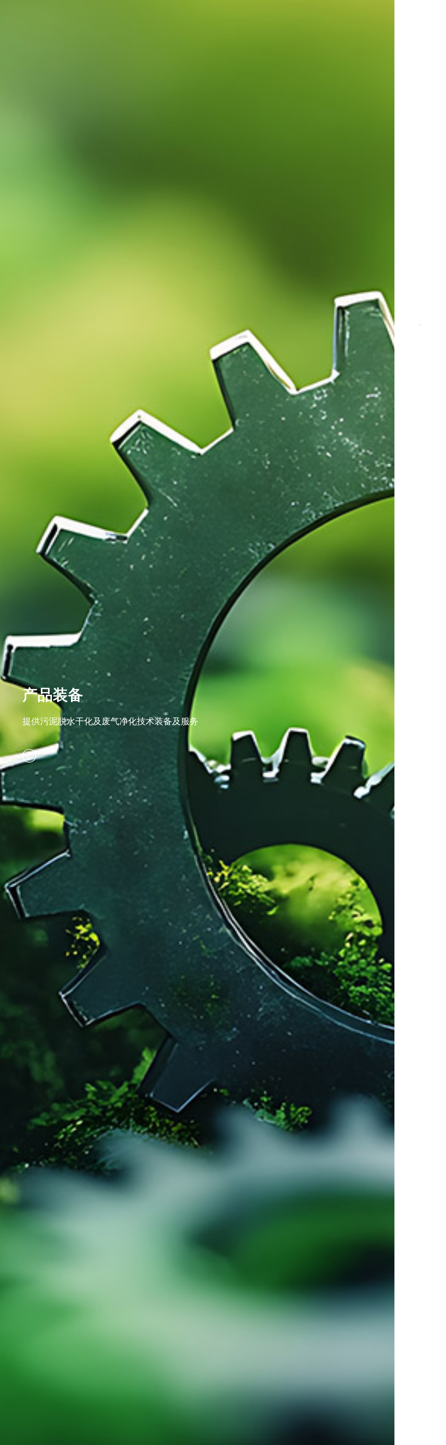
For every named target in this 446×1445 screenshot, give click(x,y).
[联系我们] (420, 345)
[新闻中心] (420, 304)
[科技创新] (420, 183)
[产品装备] (420, 101)
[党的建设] (420, 223)
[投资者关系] (420, 264)
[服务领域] (420, 142)
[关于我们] (420, 61)
